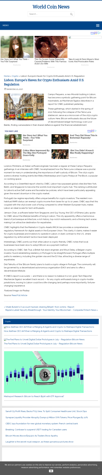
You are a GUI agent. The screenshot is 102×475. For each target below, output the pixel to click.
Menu (6, 25)
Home (7, 76)
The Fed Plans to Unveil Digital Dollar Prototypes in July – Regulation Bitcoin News (43, 343)
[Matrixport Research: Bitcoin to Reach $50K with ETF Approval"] (44, 392)
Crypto (15, 76)
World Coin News (51, 7)
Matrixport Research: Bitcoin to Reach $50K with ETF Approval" (34, 396)
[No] (98, 468)
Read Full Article (19, 295)
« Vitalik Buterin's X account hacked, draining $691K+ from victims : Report (39, 307)
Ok (51, 471)
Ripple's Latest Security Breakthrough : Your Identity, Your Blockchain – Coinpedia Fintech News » (51, 310)
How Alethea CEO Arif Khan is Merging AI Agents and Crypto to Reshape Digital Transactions (48, 331)
